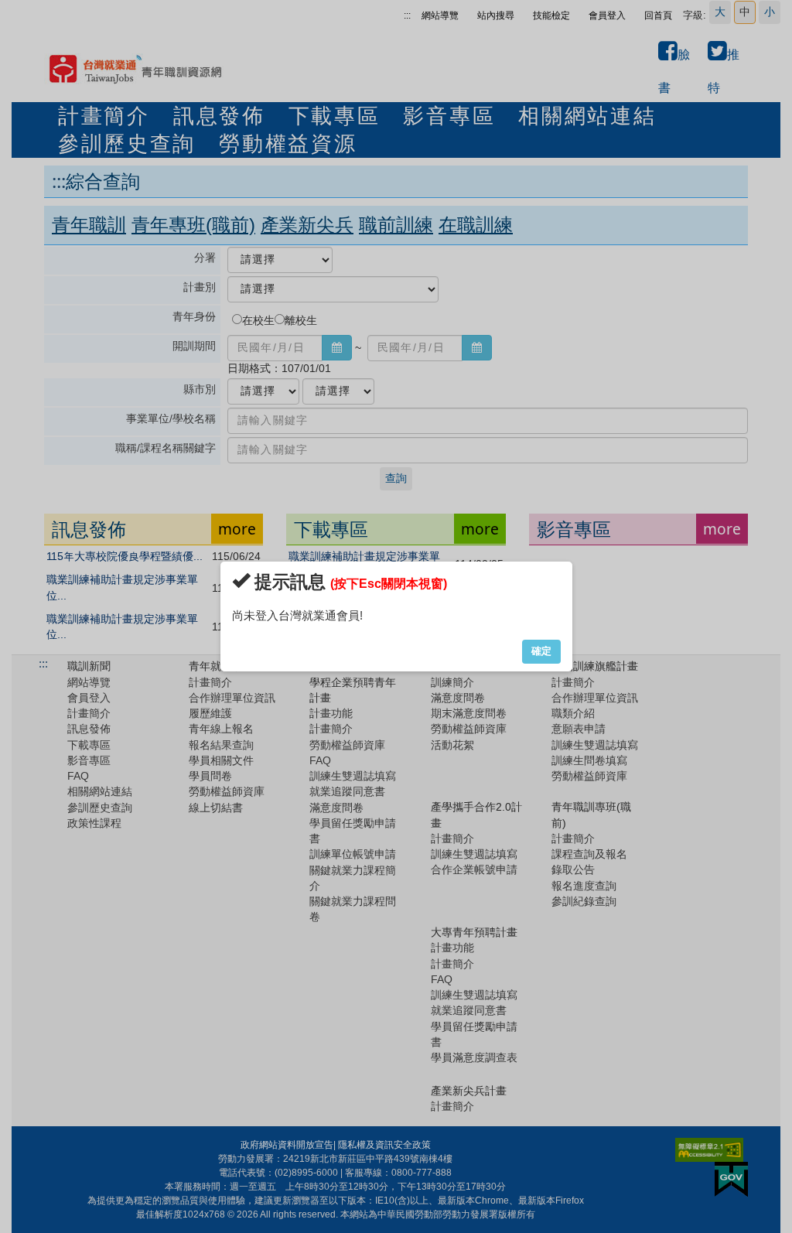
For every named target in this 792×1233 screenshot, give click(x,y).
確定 (541, 651)
